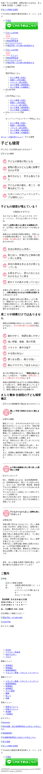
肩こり (8, 696)
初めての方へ (11, 654)
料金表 (15, 41)
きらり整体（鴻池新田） (20, 85)
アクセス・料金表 (13, 652)
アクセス (18, 43)
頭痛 (7, 698)
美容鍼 (8, 712)
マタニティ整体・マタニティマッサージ (22, 673)
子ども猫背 (10, 691)
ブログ (8, 657)
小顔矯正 (9, 714)
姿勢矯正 (9, 665)
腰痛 (7, 693)
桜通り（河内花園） (18, 80)
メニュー (14, 38)
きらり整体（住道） (18, 78)
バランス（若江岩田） (19, 82)
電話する (30, 46)
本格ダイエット (12, 709)
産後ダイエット (12, 707)
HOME (15, 33)
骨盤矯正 (9, 668)
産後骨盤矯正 (11, 670)
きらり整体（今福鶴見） (20, 87)
